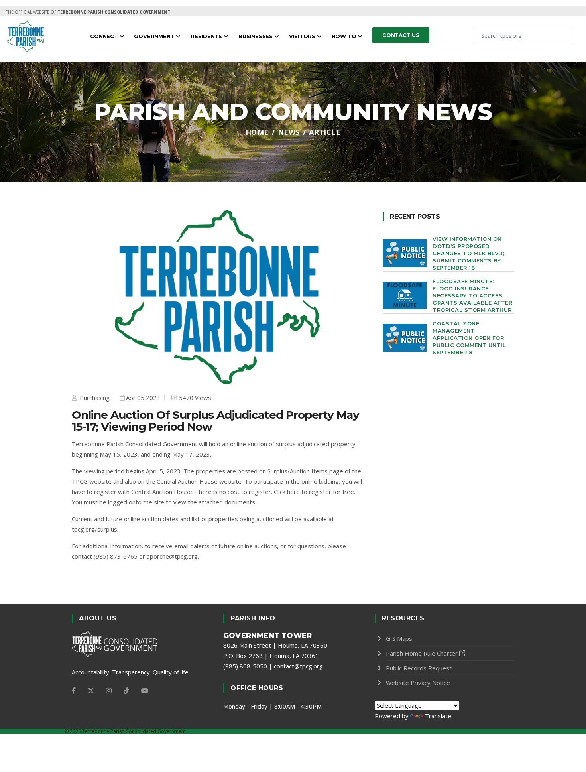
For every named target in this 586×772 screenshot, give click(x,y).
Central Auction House (187, 481)
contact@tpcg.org (298, 666)
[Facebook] (74, 690)
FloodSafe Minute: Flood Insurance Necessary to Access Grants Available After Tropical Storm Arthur (472, 295)
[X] (91, 690)
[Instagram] (109, 690)
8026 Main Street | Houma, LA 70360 (275, 645)
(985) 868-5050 (245, 666)
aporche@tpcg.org (172, 556)
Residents (207, 36)
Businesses (256, 36)
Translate (438, 716)
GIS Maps (399, 638)
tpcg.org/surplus (94, 529)
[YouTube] (144, 690)
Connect (104, 36)
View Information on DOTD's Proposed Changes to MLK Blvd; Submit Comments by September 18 (468, 253)
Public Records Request (419, 668)
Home (257, 132)
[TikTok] (126, 690)
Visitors (303, 36)
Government (155, 36)
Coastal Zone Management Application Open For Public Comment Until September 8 (469, 337)
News (289, 132)
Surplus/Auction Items (297, 471)
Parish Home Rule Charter (422, 653)
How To (345, 36)
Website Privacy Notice (418, 683)
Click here (287, 492)
